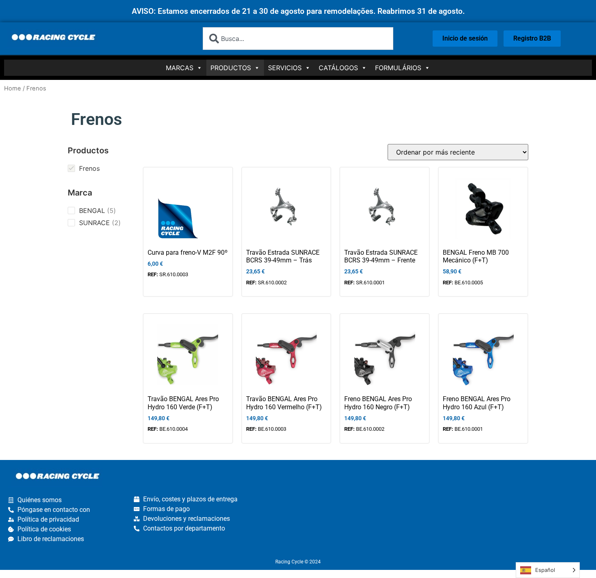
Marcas (179, 68)
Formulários (398, 68)
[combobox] (298, 38)
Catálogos (338, 68)
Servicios (285, 68)
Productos (230, 68)
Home (12, 88)
